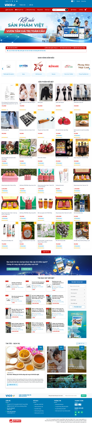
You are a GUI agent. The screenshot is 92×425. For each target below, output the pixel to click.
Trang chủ (22, 5)
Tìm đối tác (20, 301)
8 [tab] (70, 386)
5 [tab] (66, 386)
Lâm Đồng (38, 300)
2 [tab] (63, 386)
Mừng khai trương (31, 9)
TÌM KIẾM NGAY (78, 307)
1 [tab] (61, 386)
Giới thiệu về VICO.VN (38, 404)
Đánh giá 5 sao (20, 9)
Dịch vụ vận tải (20, 287)
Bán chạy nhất (10, 9)
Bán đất (39, 301)
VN (72, 1)
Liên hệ (31, 5)
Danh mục (47, 9)
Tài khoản (74, 9)
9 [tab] (71, 386)
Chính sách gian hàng (39, 410)
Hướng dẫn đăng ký (59, 404)
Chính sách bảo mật (38, 406)
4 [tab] (65, 386)
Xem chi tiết (12, 384)
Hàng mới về (40, 9)
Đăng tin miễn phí (13, 269)
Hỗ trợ (81, 9)
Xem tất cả (46, 251)
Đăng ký (78, 1)
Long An (17, 299)
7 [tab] (69, 386)
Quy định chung (37, 408)
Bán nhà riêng (61, 301)
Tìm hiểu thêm (26, 269)
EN (73, 1)
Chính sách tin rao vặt (39, 413)
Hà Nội (17, 285)
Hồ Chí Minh (38, 285)
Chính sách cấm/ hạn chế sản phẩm (62, 410)
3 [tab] (64, 386)
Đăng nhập (83, 1)
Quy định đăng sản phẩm (60, 408)
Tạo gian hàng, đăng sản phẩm (61, 406)
